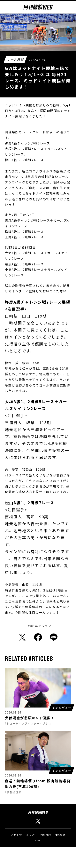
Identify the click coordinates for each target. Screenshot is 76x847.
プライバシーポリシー (24, 834)
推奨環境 (60, 834)
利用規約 (46, 834)
